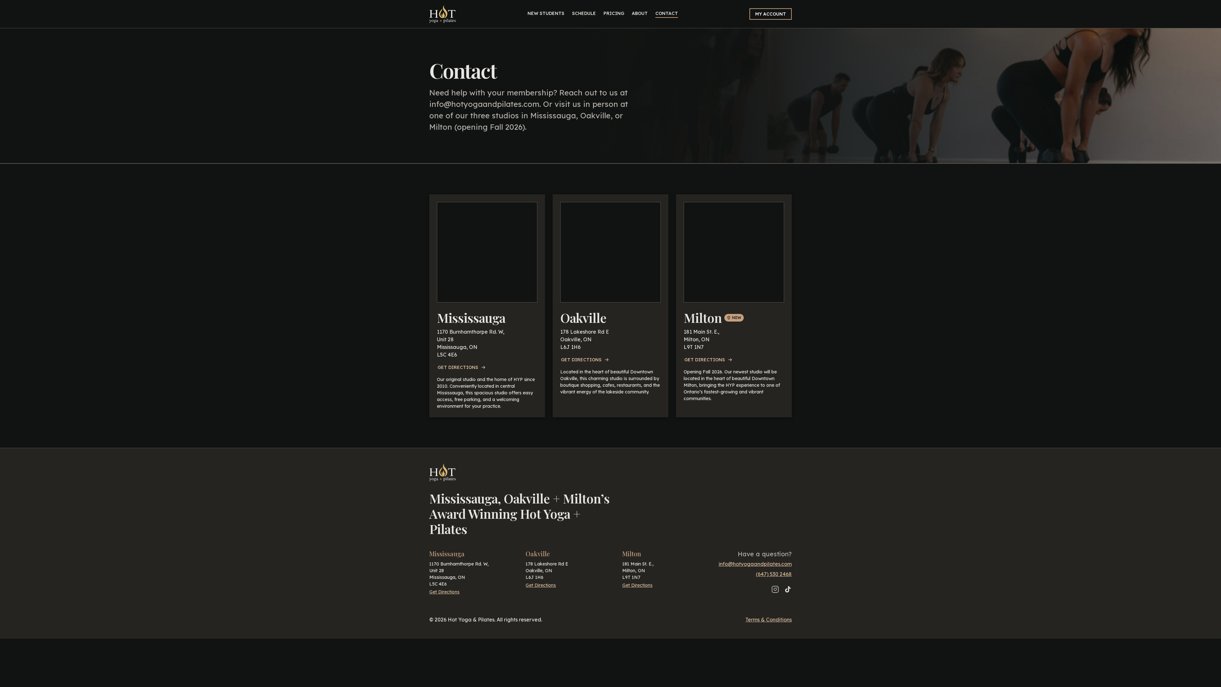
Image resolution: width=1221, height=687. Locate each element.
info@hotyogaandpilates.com (484, 104)
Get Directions (458, 367)
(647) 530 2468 (774, 574)
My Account (770, 14)
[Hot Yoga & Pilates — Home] (442, 14)
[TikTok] (788, 589)
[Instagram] (775, 589)
